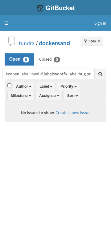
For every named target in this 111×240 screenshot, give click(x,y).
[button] (6, 23)
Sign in (100, 23)
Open (18, 59)
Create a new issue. (73, 112)
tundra (27, 43)
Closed (48, 59)
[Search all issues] (100, 74)
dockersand (54, 43)
